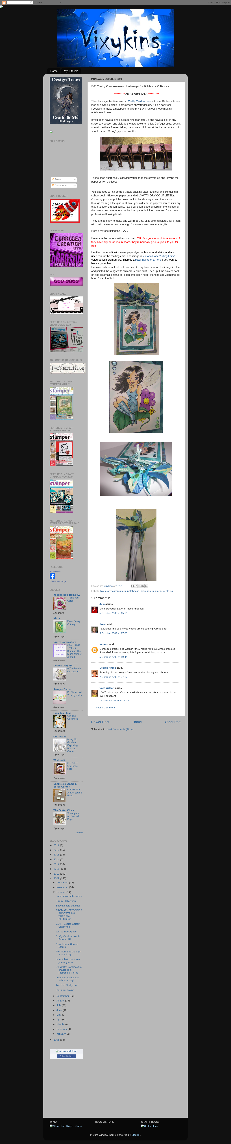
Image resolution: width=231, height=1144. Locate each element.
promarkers (147, 591)
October (61, 892)
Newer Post (100, 722)
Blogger (136, 1135)
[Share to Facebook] (143, 586)
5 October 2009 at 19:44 (113, 657)
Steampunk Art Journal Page (73, 816)
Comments (60, 185)
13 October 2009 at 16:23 (114, 700)
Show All (79, 833)
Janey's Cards (62, 689)
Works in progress (66, 931)
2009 (57, 878)
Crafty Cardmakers (139, 101)
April (59, 1019)
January (61, 1033)
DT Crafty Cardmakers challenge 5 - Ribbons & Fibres (69, 970)
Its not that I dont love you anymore (68, 961)
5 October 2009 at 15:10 (113, 613)
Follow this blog (66, 1056)
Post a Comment (105, 707)
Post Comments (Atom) (120, 729)
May (59, 1015)
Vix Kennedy (55, 571)
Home (54, 70)
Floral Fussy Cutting (73, 623)
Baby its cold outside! (68, 905)
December (62, 882)
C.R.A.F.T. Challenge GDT (72, 766)
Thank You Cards (73, 599)
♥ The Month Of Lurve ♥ (74, 670)
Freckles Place (62, 713)
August (60, 1000)
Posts (57, 179)
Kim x (56, 618)
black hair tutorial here (148, 259)
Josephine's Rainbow (66, 594)
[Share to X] (139, 586)
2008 (57, 1039)
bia (102, 591)
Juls (102, 604)
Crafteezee (59, 736)
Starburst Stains (65, 990)
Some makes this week (69, 896)
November (62, 887)
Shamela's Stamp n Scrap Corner (65, 785)
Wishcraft (59, 760)
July (59, 1005)
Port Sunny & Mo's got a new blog (68, 953)
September (63, 996)
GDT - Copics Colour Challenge (68, 925)
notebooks (133, 591)
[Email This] (132, 586)
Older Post (173, 722)
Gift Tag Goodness (72, 717)
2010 (57, 873)
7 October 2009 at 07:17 (113, 677)
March (60, 1024)
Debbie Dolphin (63, 665)
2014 (57, 859)
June (59, 1010)
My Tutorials (71, 70)
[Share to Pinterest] (146, 586)
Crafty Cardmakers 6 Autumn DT (68, 938)
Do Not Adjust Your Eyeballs (74, 694)
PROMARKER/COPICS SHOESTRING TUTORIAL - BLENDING (69, 915)
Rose (102, 624)
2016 (57, 850)
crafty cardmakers (115, 591)
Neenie (103, 644)
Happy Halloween (66, 901)
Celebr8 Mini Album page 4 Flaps (74, 792)
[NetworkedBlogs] (66, 1051)
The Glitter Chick (63, 810)
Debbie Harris (107, 667)
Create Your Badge (58, 581)
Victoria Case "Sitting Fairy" (159, 256)
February (62, 1029)
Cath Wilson (106, 688)
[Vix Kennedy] (52, 578)
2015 (57, 854)
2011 (57, 869)
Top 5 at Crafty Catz (67, 985)
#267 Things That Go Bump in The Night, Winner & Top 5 (74, 651)
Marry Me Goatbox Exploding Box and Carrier (72, 745)
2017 (57, 845)
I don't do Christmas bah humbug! (67, 979)
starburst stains (164, 591)
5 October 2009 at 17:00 (113, 633)
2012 (57, 864)
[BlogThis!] (136, 586)
